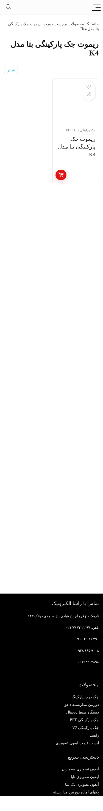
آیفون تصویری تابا (85, 777)
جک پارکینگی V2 (85, 728)
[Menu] (96, 7)
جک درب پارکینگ (85, 697)
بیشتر (60, 175)
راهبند (94, 735)
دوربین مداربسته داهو (82, 705)
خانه (95, 24)
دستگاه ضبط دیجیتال (82, 712)
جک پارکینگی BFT (84, 720)
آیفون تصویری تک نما (82, 784)
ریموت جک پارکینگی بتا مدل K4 (77, 146)
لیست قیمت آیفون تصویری (77, 743)
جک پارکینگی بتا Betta (81, 130)
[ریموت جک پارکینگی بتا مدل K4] (75, 106)
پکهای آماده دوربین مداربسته (76, 792)
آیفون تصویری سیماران (80, 769)
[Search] (8, 7)
